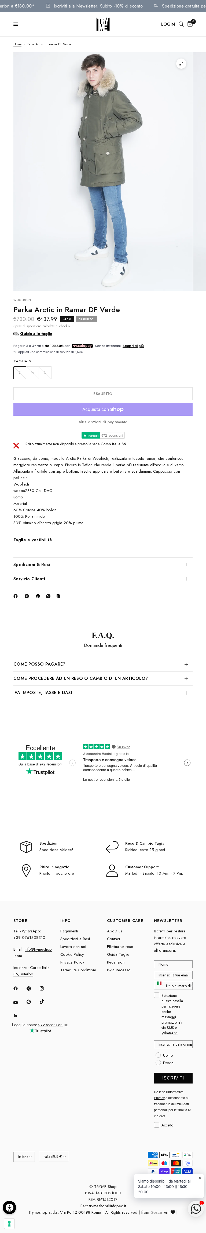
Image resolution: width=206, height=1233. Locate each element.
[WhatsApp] (49, 596)
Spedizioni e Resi (75, 939)
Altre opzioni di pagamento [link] (103, 422)
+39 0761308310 (29, 937)
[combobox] (159, 986)
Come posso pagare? (39, 664)
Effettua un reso (120, 947)
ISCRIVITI (173, 1078)
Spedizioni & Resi (31, 564)
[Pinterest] (39, 596)
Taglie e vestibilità (32, 540)
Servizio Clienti (29, 579)
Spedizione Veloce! (56, 850)
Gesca (156, 1212)
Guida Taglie (118, 954)
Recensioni (116, 962)
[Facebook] (16, 596)
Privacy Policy (72, 962)
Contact (113, 939)
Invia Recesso (119, 970)
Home (17, 44)
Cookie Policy (72, 954)
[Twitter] (32, 988)
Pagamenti (69, 931)
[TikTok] (46, 1002)
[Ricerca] (181, 24)
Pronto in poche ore (56, 873)
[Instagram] (46, 988)
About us (114, 931)
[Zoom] (181, 64)
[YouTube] (19, 1002)
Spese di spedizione (27, 326)
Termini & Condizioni (78, 970)
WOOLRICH (22, 300)
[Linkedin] (19, 1016)
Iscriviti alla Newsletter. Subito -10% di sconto (105, 6)
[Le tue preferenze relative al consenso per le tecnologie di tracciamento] (9, 1224)
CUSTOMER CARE (125, 920)
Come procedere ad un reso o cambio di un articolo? (80, 678)
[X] (28, 596)
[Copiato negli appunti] (59, 596)
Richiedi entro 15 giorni (145, 850)
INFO (65, 920)
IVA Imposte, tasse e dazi (42, 693)
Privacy (159, 1098)
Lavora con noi (73, 947)
